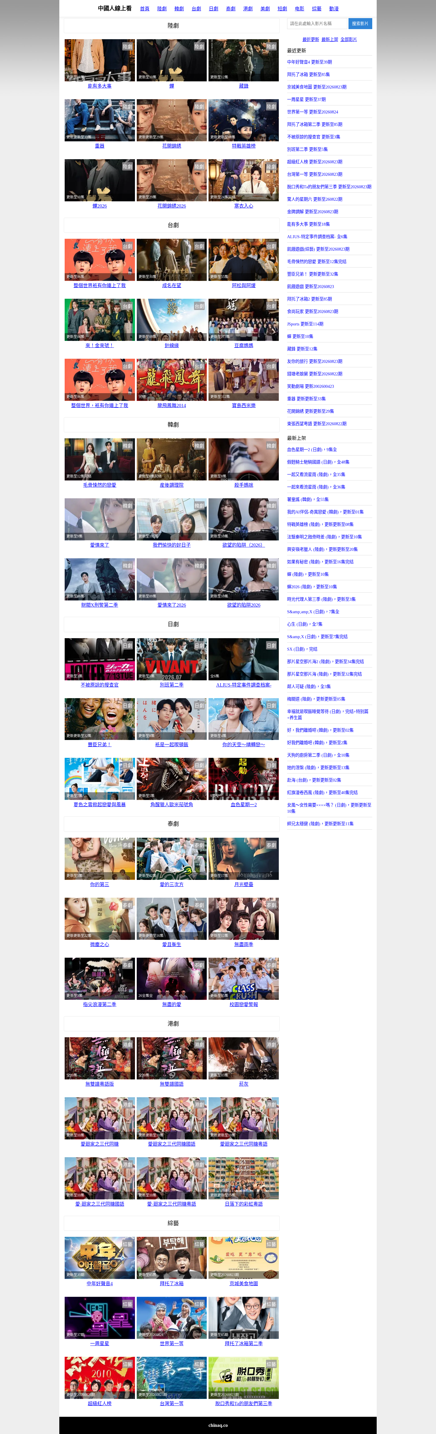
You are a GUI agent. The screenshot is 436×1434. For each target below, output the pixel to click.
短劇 (282, 8)
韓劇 (179, 8)
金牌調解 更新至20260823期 (312, 211)
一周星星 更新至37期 (306, 99)
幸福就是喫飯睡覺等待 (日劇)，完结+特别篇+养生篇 (327, 714)
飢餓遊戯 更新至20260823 (310, 286)
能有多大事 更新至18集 (308, 224)
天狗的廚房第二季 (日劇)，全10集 (318, 755)
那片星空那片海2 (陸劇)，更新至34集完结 (325, 661)
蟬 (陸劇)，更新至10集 (308, 574)
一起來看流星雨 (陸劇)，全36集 (316, 487)
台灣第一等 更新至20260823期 (314, 174)
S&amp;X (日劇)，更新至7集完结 (317, 636)
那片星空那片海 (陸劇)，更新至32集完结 (324, 674)
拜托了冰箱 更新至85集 (308, 74)
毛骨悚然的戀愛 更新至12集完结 (316, 261)
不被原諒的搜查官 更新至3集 (313, 137)
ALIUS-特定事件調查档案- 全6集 (317, 236)
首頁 (144, 8)
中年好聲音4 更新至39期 (309, 62)
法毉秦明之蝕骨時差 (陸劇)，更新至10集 (324, 537)
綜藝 (317, 8)
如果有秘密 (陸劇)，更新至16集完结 (320, 561)
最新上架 (330, 39)
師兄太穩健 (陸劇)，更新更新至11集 (320, 823)
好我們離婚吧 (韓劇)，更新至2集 (317, 742)
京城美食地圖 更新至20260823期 (316, 87)
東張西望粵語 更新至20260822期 (316, 423)
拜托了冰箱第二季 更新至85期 (314, 124)
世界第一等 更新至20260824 (312, 112)
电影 (299, 8)
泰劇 (230, 8)
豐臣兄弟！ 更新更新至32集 (312, 274)
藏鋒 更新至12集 (302, 349)
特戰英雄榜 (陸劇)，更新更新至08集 (320, 524)
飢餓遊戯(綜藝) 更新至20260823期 (318, 249)
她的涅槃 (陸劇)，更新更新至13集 (318, 767)
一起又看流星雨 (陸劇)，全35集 (316, 474)
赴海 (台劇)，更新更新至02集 (314, 780)
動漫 (334, 8)
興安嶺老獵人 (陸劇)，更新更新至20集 (322, 549)
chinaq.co (218, 1425)
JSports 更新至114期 (305, 324)
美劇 (265, 8)
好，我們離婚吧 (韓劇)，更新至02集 (320, 730)
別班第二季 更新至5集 (307, 149)
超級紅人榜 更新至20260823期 (314, 161)
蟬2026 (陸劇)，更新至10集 (312, 586)
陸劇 (162, 8)
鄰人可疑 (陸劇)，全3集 (309, 686)
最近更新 (311, 39)
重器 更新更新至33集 (306, 398)
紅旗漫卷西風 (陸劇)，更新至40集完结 (322, 792)
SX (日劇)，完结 (302, 649)
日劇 (213, 8)
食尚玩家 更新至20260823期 (312, 311)
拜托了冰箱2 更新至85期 (309, 299)
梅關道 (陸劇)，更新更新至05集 (316, 699)
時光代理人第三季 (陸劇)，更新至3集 (321, 599)
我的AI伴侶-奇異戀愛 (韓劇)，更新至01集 (325, 512)
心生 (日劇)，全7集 (304, 624)
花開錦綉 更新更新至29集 (310, 411)
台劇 (196, 8)
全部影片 (348, 39)
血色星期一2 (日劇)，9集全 (312, 449)
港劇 (248, 8)
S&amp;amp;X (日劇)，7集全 (313, 611)
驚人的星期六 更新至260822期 (314, 199)
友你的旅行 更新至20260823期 (314, 361)
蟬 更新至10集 (300, 336)
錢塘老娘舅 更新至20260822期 (314, 373)
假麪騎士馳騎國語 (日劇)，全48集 (318, 462)
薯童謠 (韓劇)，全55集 (308, 499)
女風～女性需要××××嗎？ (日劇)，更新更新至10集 (329, 808)
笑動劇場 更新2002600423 (310, 386)
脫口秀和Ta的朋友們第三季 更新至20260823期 (329, 186)
